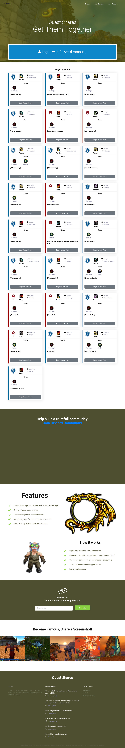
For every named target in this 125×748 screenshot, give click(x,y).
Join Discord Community (62, 423)
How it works (99, 4)
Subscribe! (82, 608)
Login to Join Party (25, 103)
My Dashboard (101, 745)
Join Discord (112, 4)
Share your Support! (89, 695)
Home (87, 4)
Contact (85, 693)
